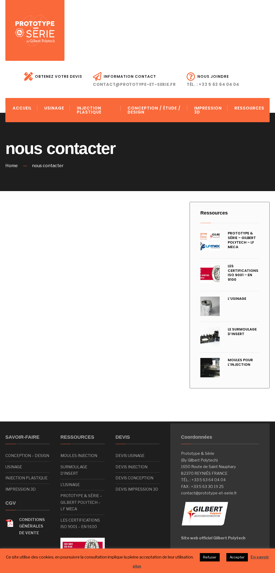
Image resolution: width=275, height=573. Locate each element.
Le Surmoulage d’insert (242, 331)
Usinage (13, 467)
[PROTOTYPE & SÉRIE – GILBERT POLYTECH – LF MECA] (210, 241)
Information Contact (134, 80)
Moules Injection (78, 455)
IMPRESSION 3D (208, 110)
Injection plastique (26, 478)
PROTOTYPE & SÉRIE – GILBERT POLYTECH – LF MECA (242, 240)
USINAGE (54, 108)
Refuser (209, 557)
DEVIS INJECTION (131, 467)
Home (11, 165)
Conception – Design (27, 455)
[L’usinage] (210, 306)
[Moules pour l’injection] (210, 367)
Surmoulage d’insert (73, 470)
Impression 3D (20, 489)
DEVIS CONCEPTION (134, 478)
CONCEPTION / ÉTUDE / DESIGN (154, 110)
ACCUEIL (22, 108)
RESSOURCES (249, 108)
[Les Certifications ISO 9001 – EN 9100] (210, 273)
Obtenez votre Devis (58, 76)
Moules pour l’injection (240, 362)
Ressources (214, 213)
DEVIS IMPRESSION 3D (136, 489)
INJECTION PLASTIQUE (89, 110)
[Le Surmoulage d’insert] (210, 337)
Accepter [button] (237, 557)
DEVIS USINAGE (129, 455)
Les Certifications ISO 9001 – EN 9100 (243, 272)
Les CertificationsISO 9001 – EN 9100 (80, 523)
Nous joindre (213, 80)
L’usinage (237, 298)
